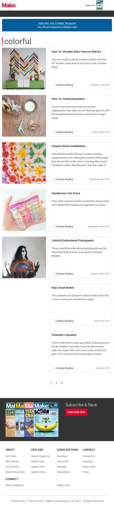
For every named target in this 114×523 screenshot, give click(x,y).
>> (62, 382)
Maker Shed (37, 466)
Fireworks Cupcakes (64, 335)
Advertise (88, 461)
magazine (40, 456)
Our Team (11, 456)
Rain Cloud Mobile (63, 287)
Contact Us (89, 456)
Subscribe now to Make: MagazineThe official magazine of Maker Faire (57, 25)
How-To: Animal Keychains (68, 99)
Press (86, 472)
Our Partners (12, 466)
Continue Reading (64, 84)
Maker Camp (38, 472)
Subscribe (90, 5)
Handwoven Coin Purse (66, 193)
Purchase (62, 456)
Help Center (89, 466)
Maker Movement (15, 472)
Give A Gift (62, 461)
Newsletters (63, 472)
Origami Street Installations (68, 146)
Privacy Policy (18, 501)
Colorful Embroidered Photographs (73, 240)
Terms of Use (36, 501)
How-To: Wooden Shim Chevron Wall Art (76, 51)
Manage (61, 466)
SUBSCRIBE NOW (76, 412)
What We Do (12, 461)
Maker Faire (37, 461)
